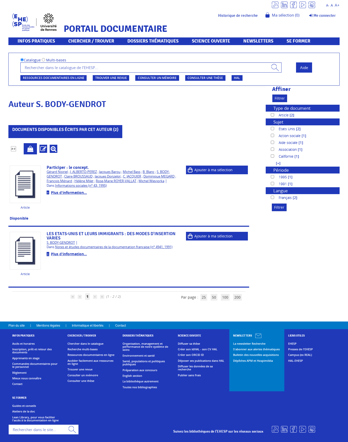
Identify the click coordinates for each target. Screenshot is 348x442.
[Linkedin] (284, 4)
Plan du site (16, 325)
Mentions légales (48, 325)
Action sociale (290, 135)
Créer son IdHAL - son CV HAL (197, 349)
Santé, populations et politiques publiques (144, 363)
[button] (275, 163)
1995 (283, 177)
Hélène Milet (83, 181)
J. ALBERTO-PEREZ (83, 172)
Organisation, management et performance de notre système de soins (145, 347)
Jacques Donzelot (108, 176)
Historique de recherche (238, 15)
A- (327, 5)
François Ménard (59, 181)
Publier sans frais (189, 375)
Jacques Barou (110, 172)
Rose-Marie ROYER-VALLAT (116, 181)
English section (132, 375)
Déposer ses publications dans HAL (201, 360)
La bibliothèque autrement (140, 381)
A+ (337, 5)
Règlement (19, 372)
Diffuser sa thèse (189, 343)
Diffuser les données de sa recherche (195, 368)
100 (225, 297)
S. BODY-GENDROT (61, 242)
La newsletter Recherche (249, 343)
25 (204, 297)
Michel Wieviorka (151, 181)
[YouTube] (302, 4)
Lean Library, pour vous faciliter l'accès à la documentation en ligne (35, 419)
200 (237, 297)
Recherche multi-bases (83, 349)
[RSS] (275, 4)
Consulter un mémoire (157, 78)
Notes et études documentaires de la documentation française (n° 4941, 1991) (113, 247)
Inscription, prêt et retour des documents (32, 351)
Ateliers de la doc (23, 411)
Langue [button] (280, 191)
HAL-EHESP (295, 360)
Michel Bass (131, 172)
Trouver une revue (111, 78)
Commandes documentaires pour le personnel (35, 365)
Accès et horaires (23, 343)
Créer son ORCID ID (191, 354)
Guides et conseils (24, 405)
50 (214, 297)
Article (284, 115)
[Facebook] (293, 4)
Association (288, 149)
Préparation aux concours (140, 370)
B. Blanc (148, 172)
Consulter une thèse (205, 78)
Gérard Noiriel (57, 172)
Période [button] (281, 170)
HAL (237, 78)
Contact (120, 325)
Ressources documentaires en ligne (53, 78)
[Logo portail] (34, 21)
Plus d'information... (69, 192)
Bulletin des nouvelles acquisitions (256, 354)
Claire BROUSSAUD (78, 176)
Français (286, 197)
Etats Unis (287, 128)
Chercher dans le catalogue (85, 343)
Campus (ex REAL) (300, 354)
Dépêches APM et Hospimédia (253, 360)
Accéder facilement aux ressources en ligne (90, 362)
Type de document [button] (292, 108)
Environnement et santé (139, 355)
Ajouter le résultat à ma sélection (30, 148)
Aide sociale (289, 142)
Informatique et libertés (87, 325)
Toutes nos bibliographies (140, 387)
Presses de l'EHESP (300, 349)
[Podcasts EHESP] (312, 4)
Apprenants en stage (25, 358)
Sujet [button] (278, 122)
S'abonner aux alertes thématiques (256, 349)
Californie (287, 156)
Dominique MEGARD (159, 176)
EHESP (292, 343)
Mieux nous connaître (26, 378)
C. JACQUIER (132, 176)
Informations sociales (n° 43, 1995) (81, 185)
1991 (283, 183)
